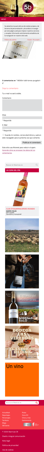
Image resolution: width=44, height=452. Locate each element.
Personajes (6, 417)
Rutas (24, 412)
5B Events (5, 425)
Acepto (29, 39)
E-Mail (4, 125)
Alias (4, 115)
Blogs (4, 423)
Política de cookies (10, 39)
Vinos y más (26, 417)
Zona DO (25, 415)
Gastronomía (26, 420)
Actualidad (6, 412)
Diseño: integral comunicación (13, 436)
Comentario (6, 98)
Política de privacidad (10, 445)
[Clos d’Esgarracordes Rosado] (22, 189)
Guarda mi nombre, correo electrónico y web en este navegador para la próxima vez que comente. (21, 136)
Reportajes (6, 415)
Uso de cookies (7, 449)
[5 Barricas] (28, 7)
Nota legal (6, 440)
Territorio (5, 420)
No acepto (36, 39)
